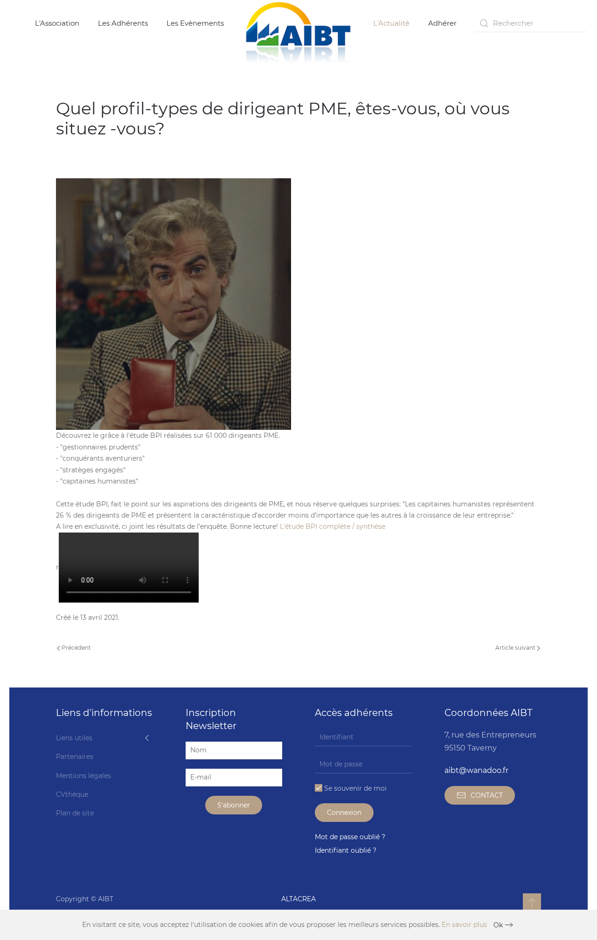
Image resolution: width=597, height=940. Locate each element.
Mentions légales (83, 776)
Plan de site (75, 813)
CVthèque (72, 794)
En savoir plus (464, 924)
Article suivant (516, 647)
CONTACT (487, 795)
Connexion (344, 812)
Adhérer (442, 23)
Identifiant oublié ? (345, 850)
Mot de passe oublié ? (350, 837)
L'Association (57, 23)
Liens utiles (74, 738)
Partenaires (74, 756)
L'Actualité (391, 23)
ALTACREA (298, 899)
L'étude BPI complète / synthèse (332, 526)
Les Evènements (195, 23)
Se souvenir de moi (354, 788)
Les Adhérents (123, 23)
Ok (498, 925)
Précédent (75, 647)
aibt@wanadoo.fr (476, 770)
